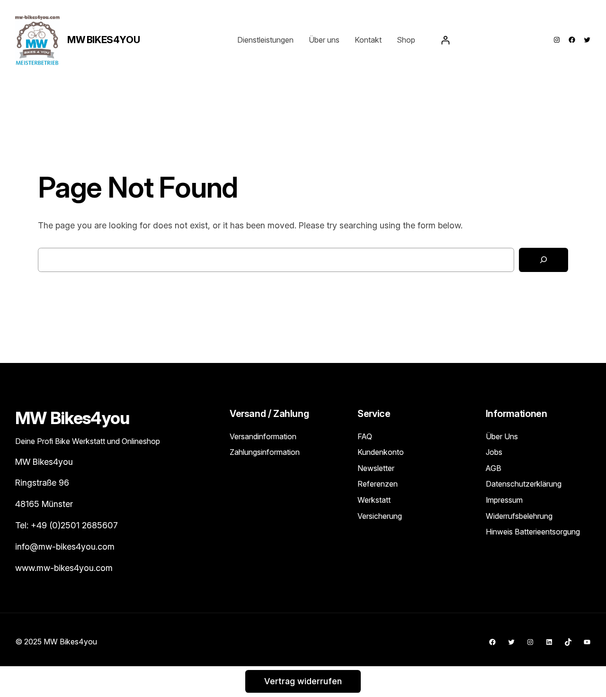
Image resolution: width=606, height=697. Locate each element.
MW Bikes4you (103, 39)
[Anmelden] (445, 40)
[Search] (543, 260)
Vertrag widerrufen (303, 681)
